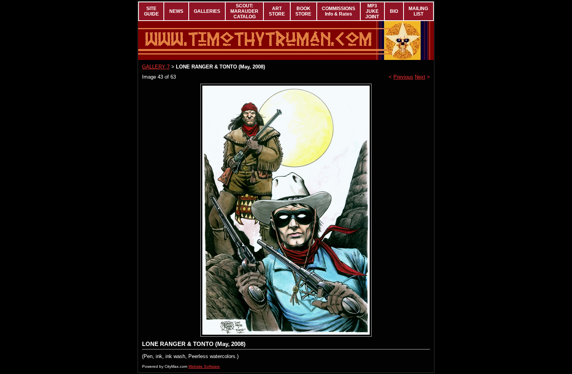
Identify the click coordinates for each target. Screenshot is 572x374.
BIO (394, 11)
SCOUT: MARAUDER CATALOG (244, 11)
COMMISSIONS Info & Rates (338, 11)
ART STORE (277, 11)
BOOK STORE (303, 11)
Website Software (204, 366)
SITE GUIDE (151, 11)
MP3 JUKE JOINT (372, 11)
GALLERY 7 (156, 67)
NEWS (176, 11)
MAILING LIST (418, 11)
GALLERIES (207, 11)
